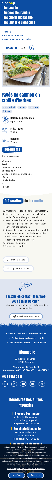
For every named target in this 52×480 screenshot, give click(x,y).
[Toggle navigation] (48, 22)
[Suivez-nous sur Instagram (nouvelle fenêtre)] (32, 384)
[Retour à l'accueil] (12, 3)
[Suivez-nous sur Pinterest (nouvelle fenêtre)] (41, 384)
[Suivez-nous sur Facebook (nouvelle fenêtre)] (5, 384)
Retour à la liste (17, 259)
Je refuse (16, 475)
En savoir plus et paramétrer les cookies (26, 468)
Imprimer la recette (20, 268)
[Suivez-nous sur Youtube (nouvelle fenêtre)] (23, 384)
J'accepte (35, 475)
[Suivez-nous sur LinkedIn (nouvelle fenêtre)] (14, 384)
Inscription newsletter (28, 316)
